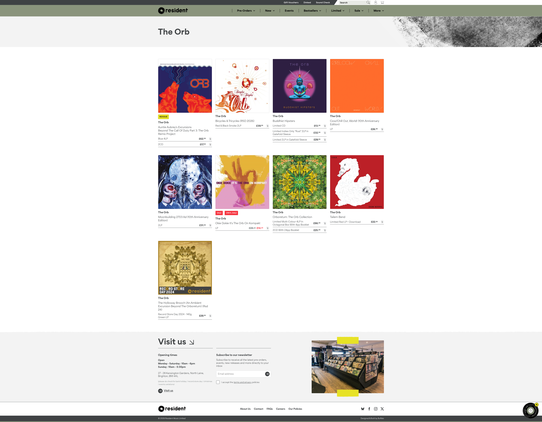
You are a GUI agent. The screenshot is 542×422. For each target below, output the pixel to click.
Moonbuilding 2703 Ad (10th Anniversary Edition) (183, 218)
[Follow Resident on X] (382, 409)
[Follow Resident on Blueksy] (362, 409)
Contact (258, 408)
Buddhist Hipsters (284, 120)
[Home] (173, 10)
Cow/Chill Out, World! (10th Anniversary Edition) (354, 122)
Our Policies (295, 408)
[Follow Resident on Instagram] (375, 409)
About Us (245, 408)
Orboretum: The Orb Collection (292, 216)
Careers (280, 408)
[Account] (375, 2)
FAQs (270, 408)
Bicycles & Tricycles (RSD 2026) (234, 120)
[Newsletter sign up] (531, 411)
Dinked (307, 2)
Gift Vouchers (291, 2)
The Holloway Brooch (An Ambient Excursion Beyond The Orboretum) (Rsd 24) (183, 306)
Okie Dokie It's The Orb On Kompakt (237, 223)
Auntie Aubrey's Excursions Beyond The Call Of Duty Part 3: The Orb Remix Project (183, 130)
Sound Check (323, 2)
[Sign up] (267, 374)
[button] (185, 138)
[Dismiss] (537, 405)
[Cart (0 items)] (382, 2)
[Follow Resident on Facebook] (369, 409)
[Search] (367, 2)
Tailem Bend (337, 216)
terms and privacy (243, 382)
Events (289, 10)
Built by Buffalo (377, 418)
